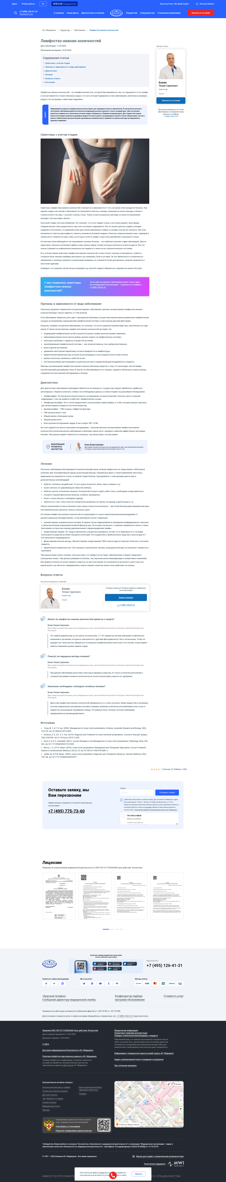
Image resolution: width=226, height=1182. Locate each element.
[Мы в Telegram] (83, 983)
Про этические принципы (125, 1065)
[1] (152, 769)
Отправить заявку (167, 792)
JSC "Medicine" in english (52, 1098)
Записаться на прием (171, 100)
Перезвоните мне (26, 14)
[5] (161, 769)
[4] (159, 769)
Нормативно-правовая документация (130, 1033)
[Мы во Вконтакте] (117, 983)
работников (68, 1065)
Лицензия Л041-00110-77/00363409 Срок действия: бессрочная (70, 1030)
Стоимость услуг (174, 996)
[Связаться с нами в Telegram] (45, 983)
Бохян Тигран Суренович (94, 445)
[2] (154, 769)
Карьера (46, 1110)
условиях (148, 807)
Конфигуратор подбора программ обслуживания (130, 997)
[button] (15, 13)
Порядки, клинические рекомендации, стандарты (136, 1035)
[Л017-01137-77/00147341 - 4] (167, 895)
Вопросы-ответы (52, 78)
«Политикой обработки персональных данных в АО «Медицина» (155, 810)
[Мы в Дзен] (92, 983)
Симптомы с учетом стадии (57, 63)
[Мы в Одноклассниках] (108, 983)
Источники (50, 82)
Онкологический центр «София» (56, 1087)
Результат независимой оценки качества (74, 1130)
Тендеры (83, 1093)
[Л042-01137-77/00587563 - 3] (131, 895)
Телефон (123, 788)
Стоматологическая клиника (55, 1091)
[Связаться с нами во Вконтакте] (54, 983)
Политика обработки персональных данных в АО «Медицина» (69, 1056)
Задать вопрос (126, 597)
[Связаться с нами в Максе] (62, 983)
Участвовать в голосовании (68, 1126)
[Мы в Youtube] (100, 983)
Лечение (49, 74)
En (43, 3)
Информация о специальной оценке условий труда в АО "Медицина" (144, 1053)
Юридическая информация (126, 1030)
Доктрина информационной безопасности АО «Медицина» (67, 1050)
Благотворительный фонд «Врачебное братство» (90, 1088)
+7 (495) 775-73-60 (66, 811)
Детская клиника (49, 1095)
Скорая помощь (49, 1102)
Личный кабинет (207, 3)
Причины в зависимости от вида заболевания (65, 67)
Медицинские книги (51, 1106)
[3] (156, 769)
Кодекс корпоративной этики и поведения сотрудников (138, 1059)
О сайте (45, 1044)
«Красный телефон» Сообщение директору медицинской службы (69, 997)
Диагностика (51, 71)
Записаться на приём (201, 13)
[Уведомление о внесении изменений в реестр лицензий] (58, 895)
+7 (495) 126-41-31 (29, 11)
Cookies (101, 1173)
